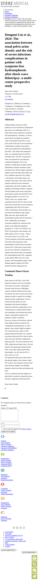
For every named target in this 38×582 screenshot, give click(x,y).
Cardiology (4, 488)
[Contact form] (34, 560)
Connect (7, 546)
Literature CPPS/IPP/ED (9, 448)
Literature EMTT (6, 466)
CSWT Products (6, 490)
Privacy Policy (26, 429)
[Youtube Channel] (24, 528)
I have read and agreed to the (17, 429)
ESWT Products (6, 444)
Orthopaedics (5, 458)
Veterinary (4, 517)
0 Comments (9, 99)
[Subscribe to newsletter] (34, 578)
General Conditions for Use (13, 535)
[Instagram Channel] (20, 528)
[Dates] (34, 572)
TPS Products (5, 476)
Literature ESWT (6, 464)
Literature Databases (7, 450)
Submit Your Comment (8, 431)
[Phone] (34, 566)
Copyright (8, 534)
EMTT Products (6, 462)
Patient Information (7, 480)
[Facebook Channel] (17, 528)
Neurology (4, 474)
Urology (3, 441)
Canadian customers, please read (15, 541)
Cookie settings (10, 544)
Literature (4, 478)
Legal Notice (9, 532)
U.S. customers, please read (13, 539)
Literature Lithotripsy (7, 446)
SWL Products (5, 443)
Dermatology (5, 503)
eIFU (6, 543)
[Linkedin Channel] (14, 528)
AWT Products (5, 504)
